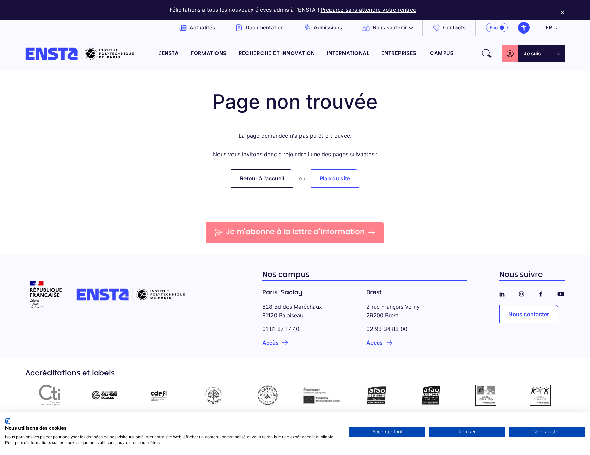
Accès (270, 342)
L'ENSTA (168, 53)
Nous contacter (528, 314)
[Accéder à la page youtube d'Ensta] (560, 292)
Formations (208, 53)
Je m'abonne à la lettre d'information (295, 232)
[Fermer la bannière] (562, 9)
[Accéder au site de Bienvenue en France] (267, 395)
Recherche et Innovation (277, 53)
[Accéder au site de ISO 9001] (377, 395)
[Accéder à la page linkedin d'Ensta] (502, 292)
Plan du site (335, 178)
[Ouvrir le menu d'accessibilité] (524, 28)
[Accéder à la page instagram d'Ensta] (521, 292)
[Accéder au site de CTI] (49, 395)
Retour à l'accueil (262, 178)
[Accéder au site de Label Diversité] (540, 395)
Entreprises (399, 53)
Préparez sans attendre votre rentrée (368, 9)
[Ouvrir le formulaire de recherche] (486, 53)
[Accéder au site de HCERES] (213, 395)
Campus (441, 53)
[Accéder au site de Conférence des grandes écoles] (104, 395)
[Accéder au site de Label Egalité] (485, 395)
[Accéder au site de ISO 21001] (431, 395)
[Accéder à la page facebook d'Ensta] (541, 292)
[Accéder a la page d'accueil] (79, 53)
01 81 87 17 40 (280, 328)
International (348, 53)
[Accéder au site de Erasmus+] (322, 395)
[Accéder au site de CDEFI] (158, 395)
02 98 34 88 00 (386, 328)
